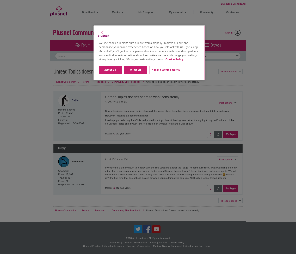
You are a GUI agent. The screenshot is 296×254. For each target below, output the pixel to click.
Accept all (110, 70)
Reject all (135, 70)
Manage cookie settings (165, 70)
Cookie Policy (174, 59)
